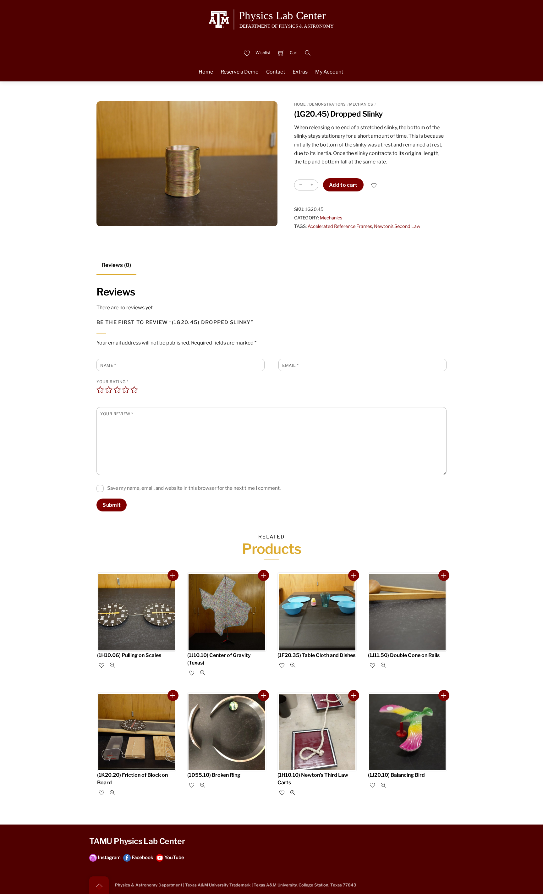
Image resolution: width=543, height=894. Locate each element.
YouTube (173, 857)
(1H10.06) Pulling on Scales (129, 655)
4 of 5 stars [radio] (125, 390)
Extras (300, 72)
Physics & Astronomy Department (148, 885)
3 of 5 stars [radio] (117, 390)
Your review (116, 413)
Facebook (142, 857)
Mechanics (361, 104)
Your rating (112, 381)
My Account (329, 72)
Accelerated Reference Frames (340, 226)
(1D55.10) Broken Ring (213, 775)
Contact (275, 72)
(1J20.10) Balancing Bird (396, 775)
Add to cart (343, 185)
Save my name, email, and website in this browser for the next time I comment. (194, 488)
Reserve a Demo (240, 72)
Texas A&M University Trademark (218, 885)
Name (108, 365)
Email (290, 365)
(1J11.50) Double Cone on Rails (404, 655)
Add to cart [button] (172, 575)
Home (206, 72)
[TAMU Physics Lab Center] (271, 18)
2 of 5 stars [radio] (108, 390)
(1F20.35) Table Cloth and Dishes (316, 655)
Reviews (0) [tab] (116, 265)
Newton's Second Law (397, 226)
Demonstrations (327, 104)
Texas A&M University (275, 885)
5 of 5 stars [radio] (134, 390)
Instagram (109, 857)
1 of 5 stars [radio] (100, 390)
